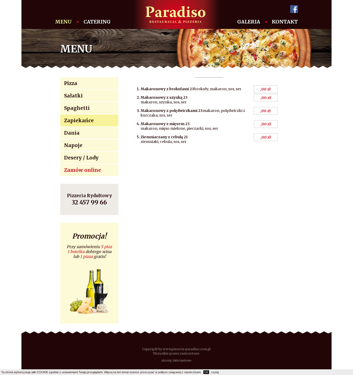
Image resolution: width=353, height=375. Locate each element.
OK (206, 372)
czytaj (215, 372)
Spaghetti (77, 108)
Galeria (248, 22)
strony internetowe (176, 360)
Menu (63, 22)
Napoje (73, 145)
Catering (97, 22)
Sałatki (73, 96)
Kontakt (285, 22)
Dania (72, 133)
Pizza (70, 83)
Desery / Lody (81, 158)
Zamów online (82, 170)
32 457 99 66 (89, 202)
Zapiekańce (79, 120)
